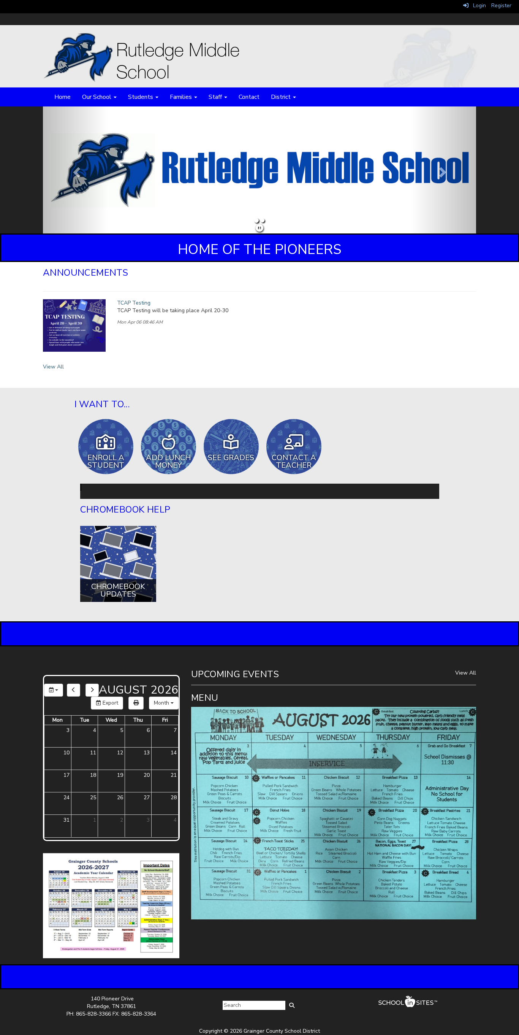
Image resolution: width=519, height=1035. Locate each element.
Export (109, 702)
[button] (75, 169)
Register (501, 5)
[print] (136, 703)
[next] (92, 690)
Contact (249, 97)
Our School (97, 97)
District (281, 97)
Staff (216, 97)
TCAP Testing (133, 302)
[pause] (259, 228)
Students (141, 97)
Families (181, 97)
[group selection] (53, 690)
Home (62, 97)
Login (477, 5)
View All (53, 366)
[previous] (73, 690)
